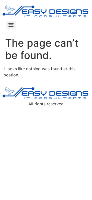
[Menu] (11, 25)
